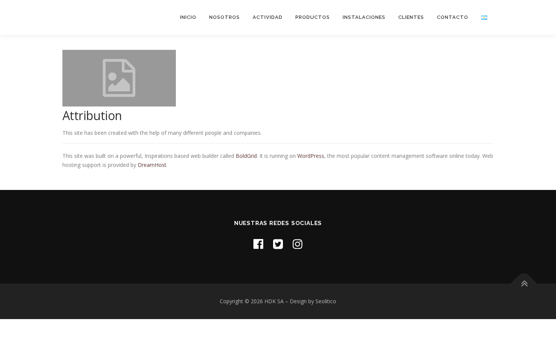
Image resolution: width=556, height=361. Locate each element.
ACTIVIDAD (268, 17)
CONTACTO (452, 17)
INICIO (188, 17)
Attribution (92, 115)
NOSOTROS (224, 17)
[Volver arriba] (524, 283)
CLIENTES (411, 17)
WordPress (310, 155)
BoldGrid (246, 155)
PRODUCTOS (312, 17)
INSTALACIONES (364, 17)
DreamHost (152, 164)
